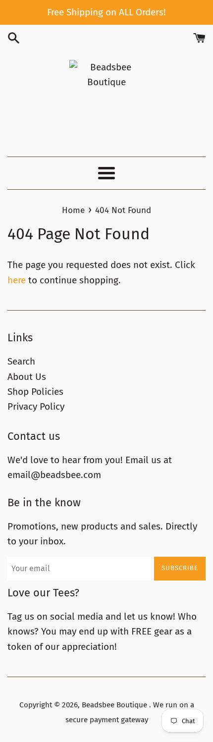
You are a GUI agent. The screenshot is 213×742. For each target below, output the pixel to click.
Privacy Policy (35, 406)
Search (21, 361)
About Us (26, 376)
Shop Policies (35, 391)
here (16, 280)
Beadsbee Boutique (115, 704)
